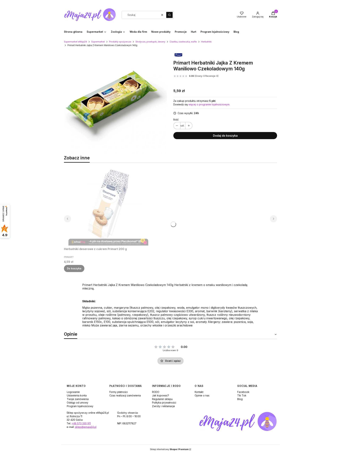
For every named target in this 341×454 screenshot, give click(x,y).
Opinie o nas (202, 395)
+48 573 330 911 (81, 423)
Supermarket (98, 41)
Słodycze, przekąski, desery (150, 41)
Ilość (176, 119)
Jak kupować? (160, 395)
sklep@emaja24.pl (85, 426)
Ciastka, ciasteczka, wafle (183, 41)
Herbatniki (206, 41)
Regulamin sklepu (162, 399)
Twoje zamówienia (78, 399)
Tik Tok (241, 395)
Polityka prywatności (164, 402)
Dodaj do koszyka (225, 135)
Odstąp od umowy (77, 402)
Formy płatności (118, 391)
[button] (169, 15)
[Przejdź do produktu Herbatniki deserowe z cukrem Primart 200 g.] (108, 206)
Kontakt (199, 391)
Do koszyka (74, 268)
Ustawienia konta (77, 395)
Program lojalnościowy (80, 406)
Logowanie (73, 391)
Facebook (243, 391)
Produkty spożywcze (120, 41)
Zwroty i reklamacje (163, 406)
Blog (240, 399)
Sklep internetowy (169, 449)
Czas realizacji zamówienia (125, 395)
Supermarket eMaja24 (75, 41)
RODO (155, 391)
